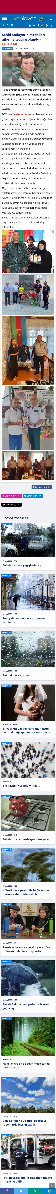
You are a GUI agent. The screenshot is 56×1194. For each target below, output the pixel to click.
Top (52, 1186)
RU (4, 25)
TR (12, 25)
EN (8, 25)
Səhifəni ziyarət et (41, 489)
